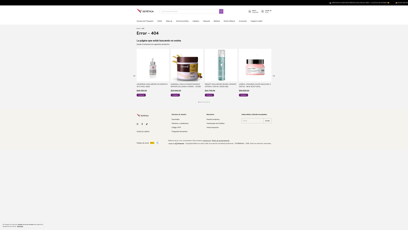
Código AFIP (176, 127)
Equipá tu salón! (256, 21)
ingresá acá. (207, 141)
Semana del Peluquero (145, 21)
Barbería (217, 21)
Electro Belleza (229, 21)
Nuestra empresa (213, 119)
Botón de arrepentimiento (221, 141)
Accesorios (243, 21)
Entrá (253, 10)
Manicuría (206, 21)
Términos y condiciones (180, 123)
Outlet (159, 21)
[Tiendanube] (176, 144)
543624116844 (143, 131)
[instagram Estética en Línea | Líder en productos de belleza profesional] (137, 124)
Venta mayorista (213, 127)
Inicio (138, 28)
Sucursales (176, 119)
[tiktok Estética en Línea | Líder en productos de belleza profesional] (147, 124)
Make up (169, 21)
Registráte (255, 12)
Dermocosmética (182, 21)
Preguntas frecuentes (180, 131)
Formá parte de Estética (215, 123)
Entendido (20, 226)
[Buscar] (221, 11)
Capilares (195, 21)
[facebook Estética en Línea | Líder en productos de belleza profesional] (142, 124)
